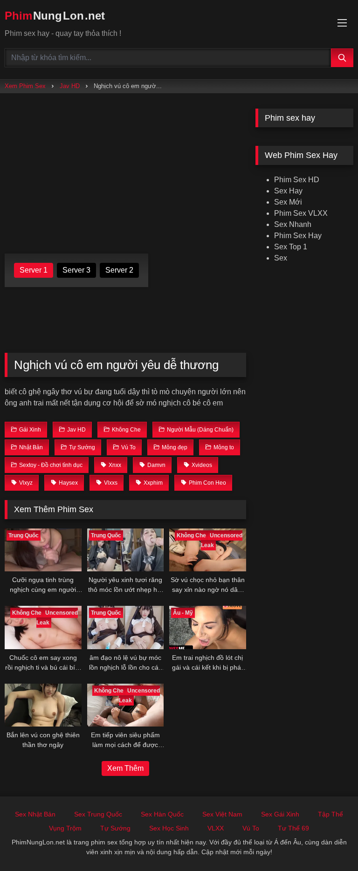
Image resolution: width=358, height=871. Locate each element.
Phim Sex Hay (298, 236)
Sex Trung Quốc (98, 814)
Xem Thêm (125, 768)
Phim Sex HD (296, 180)
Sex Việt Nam (222, 814)
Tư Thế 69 (293, 828)
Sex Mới (288, 202)
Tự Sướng (115, 828)
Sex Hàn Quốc (162, 814)
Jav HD (70, 85)
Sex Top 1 (290, 247)
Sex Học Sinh (169, 828)
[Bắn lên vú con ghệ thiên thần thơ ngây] (43, 705)
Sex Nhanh (292, 224)
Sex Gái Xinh (280, 814)
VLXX (215, 828)
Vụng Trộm (65, 828)
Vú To (250, 828)
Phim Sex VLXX (301, 213)
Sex (280, 258)
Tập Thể (330, 814)
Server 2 (119, 270)
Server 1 (34, 270)
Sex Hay (288, 191)
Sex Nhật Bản (35, 814)
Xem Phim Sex (25, 85)
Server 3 (76, 270)
